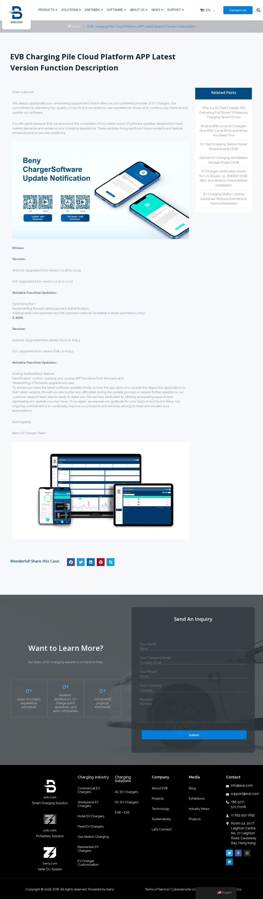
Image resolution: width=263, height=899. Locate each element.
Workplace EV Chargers (88, 804)
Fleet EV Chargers (91, 826)
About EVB (160, 788)
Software (115, 10)
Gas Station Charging (93, 837)
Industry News (199, 809)
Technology (160, 809)
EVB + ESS (122, 812)
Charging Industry (93, 777)
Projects (158, 798)
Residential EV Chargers (88, 849)
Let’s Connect (162, 829)
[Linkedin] (229, 862)
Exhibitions (196, 798)
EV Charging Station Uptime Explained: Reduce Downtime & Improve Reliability (224, 198)
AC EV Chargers (126, 792)
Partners (92, 10)
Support (174, 10)
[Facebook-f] (238, 853)
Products (46, 10)
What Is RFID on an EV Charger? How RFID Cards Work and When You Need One (224, 130)
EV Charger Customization (88, 863)
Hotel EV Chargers (91, 816)
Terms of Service (157, 889)
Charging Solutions (123, 779)
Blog (192, 788)
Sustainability (161, 819)
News (156, 10)
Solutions (69, 10)
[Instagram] (247, 853)
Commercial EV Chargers (89, 790)
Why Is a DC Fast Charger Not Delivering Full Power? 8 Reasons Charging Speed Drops (224, 112)
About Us (137, 10)
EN (207, 10)
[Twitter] (229, 853)
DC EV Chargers (126, 802)
